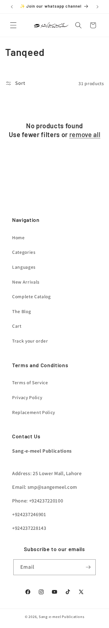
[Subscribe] (88, 567)
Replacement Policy (33, 412)
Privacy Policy (27, 397)
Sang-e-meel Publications (61, 616)
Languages (24, 267)
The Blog (21, 311)
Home (18, 237)
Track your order (30, 341)
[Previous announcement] (11, 6)
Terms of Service (30, 382)
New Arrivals (26, 282)
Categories (24, 252)
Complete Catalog (31, 296)
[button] (13, 25)
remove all (85, 134)
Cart (16, 326)
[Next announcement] (97, 6)
